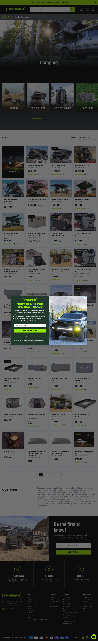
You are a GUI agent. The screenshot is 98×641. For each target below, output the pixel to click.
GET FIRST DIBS (30, 331)
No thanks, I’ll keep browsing (30, 336)
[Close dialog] (85, 297)
